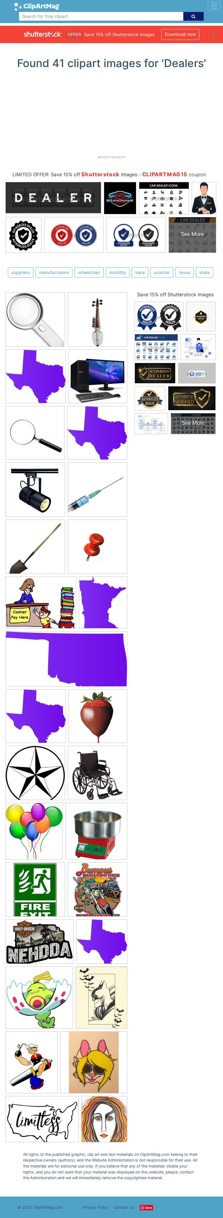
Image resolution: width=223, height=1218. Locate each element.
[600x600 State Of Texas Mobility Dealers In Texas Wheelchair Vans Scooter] (35, 775)
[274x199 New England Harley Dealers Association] (39, 944)
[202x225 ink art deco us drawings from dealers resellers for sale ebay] (104, 1121)
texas (184, 272)
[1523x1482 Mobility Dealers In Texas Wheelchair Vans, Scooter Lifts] (97, 435)
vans (140, 272)
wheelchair (89, 272)
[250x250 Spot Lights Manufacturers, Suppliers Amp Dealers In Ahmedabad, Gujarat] (35, 492)
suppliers (20, 272)
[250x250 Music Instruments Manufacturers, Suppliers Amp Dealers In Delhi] (97, 322)
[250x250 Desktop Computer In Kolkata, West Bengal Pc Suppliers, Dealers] (98, 379)
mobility (117, 272)
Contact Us (124, 1207)
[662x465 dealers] (42, 1121)
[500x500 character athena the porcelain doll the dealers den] (94, 1065)
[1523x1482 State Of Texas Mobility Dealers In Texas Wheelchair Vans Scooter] (36, 379)
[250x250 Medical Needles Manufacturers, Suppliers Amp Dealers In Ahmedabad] (97, 492)
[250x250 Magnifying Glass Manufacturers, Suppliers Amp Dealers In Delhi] (35, 322)
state (204, 272)
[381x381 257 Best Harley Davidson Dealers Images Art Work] (97, 892)
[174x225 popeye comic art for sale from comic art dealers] (31, 1065)
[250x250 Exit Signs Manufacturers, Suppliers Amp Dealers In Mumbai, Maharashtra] (35, 892)
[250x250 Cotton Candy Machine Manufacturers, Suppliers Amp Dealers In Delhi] (96, 833)
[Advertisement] (113, 114)
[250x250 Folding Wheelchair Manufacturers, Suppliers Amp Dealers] (97, 775)
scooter (162, 272)
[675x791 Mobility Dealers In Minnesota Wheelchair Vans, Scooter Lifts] (103, 605)
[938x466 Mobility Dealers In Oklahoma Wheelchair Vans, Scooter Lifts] (66, 661)
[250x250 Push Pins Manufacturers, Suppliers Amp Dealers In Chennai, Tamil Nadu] (97, 549)
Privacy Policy (95, 1207)
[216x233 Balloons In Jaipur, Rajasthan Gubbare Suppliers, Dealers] (34, 833)
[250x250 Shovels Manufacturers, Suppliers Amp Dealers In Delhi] (35, 549)
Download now (180, 34)
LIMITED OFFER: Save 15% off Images (75, 174)
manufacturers (54, 272)
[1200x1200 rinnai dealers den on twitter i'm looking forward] (39, 1000)
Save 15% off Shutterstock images (175, 294)
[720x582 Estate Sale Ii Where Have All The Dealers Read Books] (41, 605)
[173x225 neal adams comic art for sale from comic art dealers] (101, 1000)
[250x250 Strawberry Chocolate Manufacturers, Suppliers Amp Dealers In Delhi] (98, 719)
